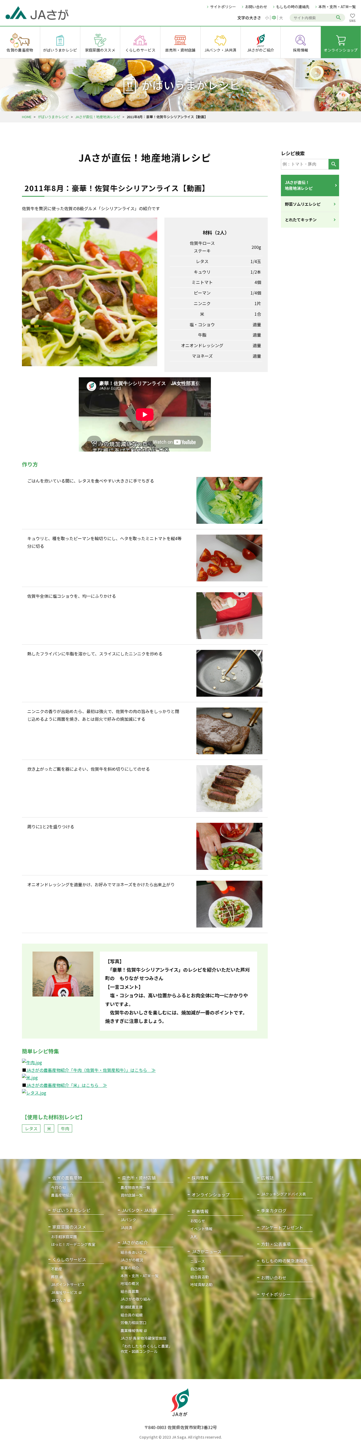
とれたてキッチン (301, 219)
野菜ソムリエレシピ (303, 204)
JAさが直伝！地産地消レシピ (97, 116)
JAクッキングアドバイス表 (283, 1194)
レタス (31, 1128)
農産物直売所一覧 (135, 1187)
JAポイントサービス (68, 1284)
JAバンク (128, 1219)
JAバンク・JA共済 (139, 1210)
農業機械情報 (132, 1330)
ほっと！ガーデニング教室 (73, 1244)
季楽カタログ (273, 1210)
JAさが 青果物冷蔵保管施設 (143, 1338)
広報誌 (267, 1178)
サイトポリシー (223, 6)
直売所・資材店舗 (139, 1178)
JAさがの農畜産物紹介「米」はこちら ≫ (66, 1085)
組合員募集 (130, 1291)
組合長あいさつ (133, 1252)
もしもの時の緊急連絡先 (284, 1261)
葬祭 (54, 1276)
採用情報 (200, 1178)
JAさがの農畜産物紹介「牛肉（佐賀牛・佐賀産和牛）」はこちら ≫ (91, 1070)
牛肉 (65, 1128)
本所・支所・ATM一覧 (337, 6)
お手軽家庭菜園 (64, 1236)
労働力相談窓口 (133, 1322)
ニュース (197, 1261)
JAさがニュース (206, 1251)
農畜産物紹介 (62, 1195)
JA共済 (126, 1227)
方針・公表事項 (276, 1244)
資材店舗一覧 (132, 1195)
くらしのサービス (69, 1259)
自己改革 (197, 1268)
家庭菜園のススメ (69, 1227)
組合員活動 (199, 1276)
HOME (26, 116)
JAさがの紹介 (135, 1242)
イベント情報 (201, 1228)
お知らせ (197, 1220)
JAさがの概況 (132, 1259)
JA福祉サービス (64, 1292)
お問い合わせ (256, 6)
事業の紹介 (130, 1267)
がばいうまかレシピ (53, 116)
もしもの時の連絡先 (292, 6)
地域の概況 (130, 1283)
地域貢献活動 (201, 1284)
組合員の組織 (132, 1314)
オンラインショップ (211, 1195)
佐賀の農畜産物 (67, 1178)
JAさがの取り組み (136, 1299)
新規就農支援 (132, 1307)
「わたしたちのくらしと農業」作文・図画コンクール (146, 1348)
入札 (194, 1236)
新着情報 (200, 1211)
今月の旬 (58, 1187)
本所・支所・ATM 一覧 (140, 1275)
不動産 (56, 1268)
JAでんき (58, 1300)
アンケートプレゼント (282, 1227)
